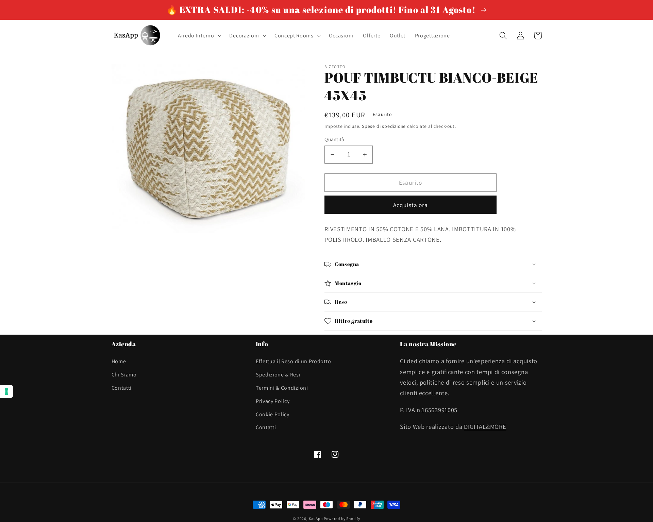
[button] (199, 36)
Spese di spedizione (384, 126)
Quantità (334, 139)
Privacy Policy (273, 401)
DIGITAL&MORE (485, 426)
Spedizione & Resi (278, 374)
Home (119, 361)
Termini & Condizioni (282, 387)
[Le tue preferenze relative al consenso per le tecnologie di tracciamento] (6, 391)
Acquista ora (410, 205)
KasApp (316, 518)
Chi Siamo (124, 374)
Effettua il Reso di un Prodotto (293, 361)
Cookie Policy (272, 414)
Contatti (122, 387)
